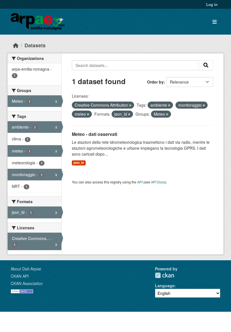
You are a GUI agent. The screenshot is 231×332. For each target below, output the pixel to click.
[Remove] (130, 105)
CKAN (164, 275)
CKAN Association (27, 283)
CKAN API (20, 276)
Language (164, 285)
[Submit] (206, 65)
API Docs (158, 182)
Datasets (35, 45)
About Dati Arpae (26, 269)
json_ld (79, 162)
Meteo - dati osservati (94, 134)
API (140, 182)
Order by (155, 82)
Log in (211, 4)
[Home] (16, 45)
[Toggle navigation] (214, 22)
